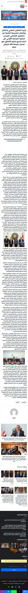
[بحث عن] (26, 6)
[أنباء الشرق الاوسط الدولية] (22, 6)
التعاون (23, 402)
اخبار (11, 24)
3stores (5, 583)
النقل (17, 402)
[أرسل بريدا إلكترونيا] (16, 56)
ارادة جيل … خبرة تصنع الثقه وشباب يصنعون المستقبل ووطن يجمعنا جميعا (7, 481)
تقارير (14, 27)
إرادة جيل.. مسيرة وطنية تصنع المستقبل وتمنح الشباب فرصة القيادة (21, 480)
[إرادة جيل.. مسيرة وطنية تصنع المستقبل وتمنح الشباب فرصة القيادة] (21, 473)
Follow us (24, 556)
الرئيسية (15, 24)
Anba (18, 56)
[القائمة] (2, 6)
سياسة (9, 27)
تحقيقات (18, 27)
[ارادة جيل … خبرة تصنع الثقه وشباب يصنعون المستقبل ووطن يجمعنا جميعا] (7, 473)
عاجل (5, 27)
